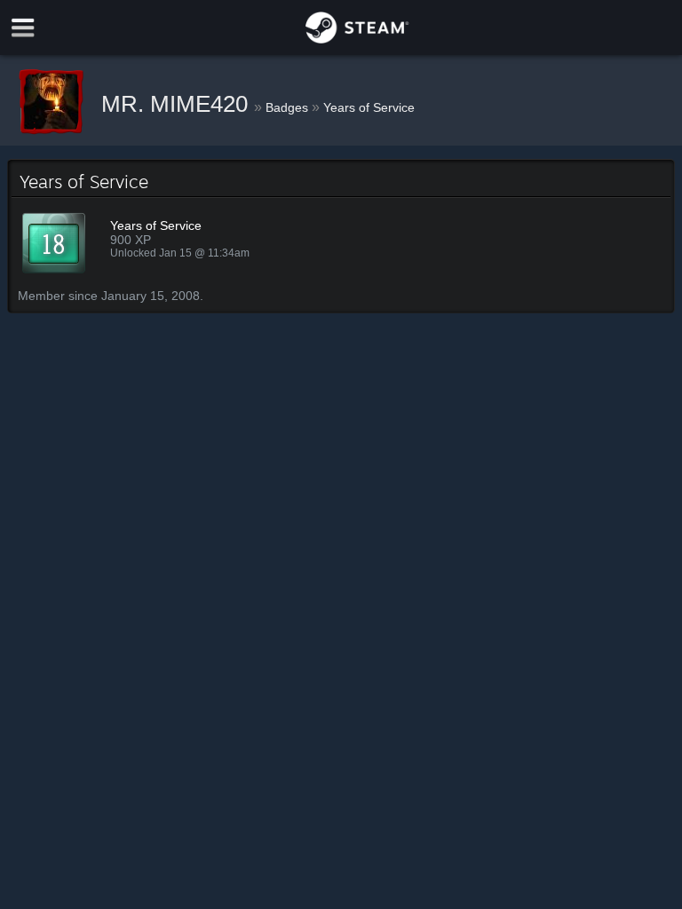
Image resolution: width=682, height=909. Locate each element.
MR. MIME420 (177, 104)
